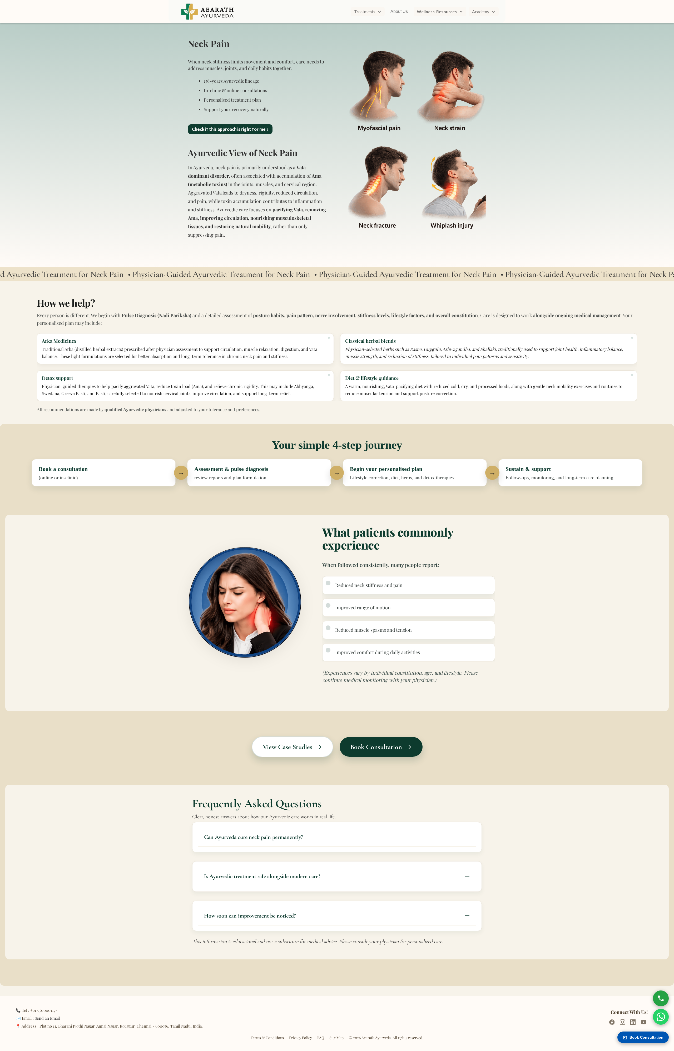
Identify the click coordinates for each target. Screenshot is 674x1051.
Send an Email (47, 1018)
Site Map (336, 1037)
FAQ (320, 1037)
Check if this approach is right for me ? (230, 129)
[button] (368, 11)
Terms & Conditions (267, 1037)
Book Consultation (646, 1037)
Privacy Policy (300, 1037)
